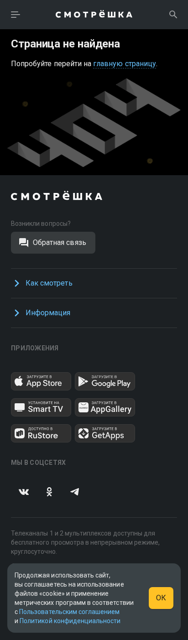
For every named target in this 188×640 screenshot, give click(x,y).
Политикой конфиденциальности (70, 620)
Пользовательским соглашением (69, 611)
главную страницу (124, 63)
